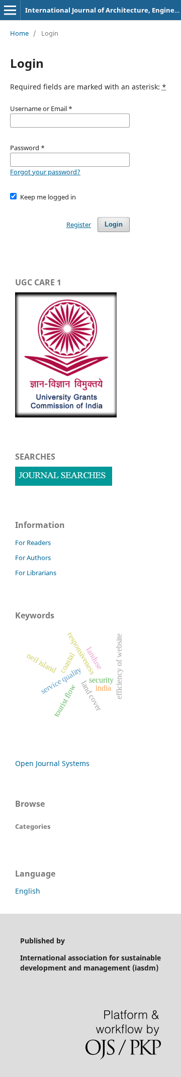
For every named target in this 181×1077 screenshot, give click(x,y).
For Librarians (35, 572)
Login (114, 224)
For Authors (33, 557)
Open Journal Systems (52, 763)
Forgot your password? (45, 171)
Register (78, 224)
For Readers (33, 542)
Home (19, 33)
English (27, 891)
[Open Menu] (10, 10)
